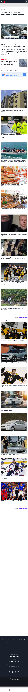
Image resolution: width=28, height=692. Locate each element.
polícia (5, 70)
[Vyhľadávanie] (22, 1)
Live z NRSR (9, 4)
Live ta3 (3, 4)
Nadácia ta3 (7, 642)
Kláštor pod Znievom (14, 70)
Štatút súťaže (22, 639)
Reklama (15, 639)
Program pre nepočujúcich (7, 645)
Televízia (4, 639)
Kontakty (14, 642)
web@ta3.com (14, 667)
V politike (23, 4)
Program (10, 639)
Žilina (8, 70)
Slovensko (3, 9)
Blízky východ (16, 4)
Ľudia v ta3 (20, 642)
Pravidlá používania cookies (20, 645)
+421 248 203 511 (14, 661)
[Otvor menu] (26, 1)
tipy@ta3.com (14, 656)
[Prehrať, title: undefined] (14, 32)
